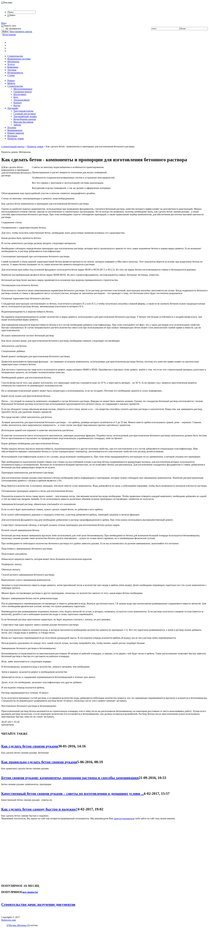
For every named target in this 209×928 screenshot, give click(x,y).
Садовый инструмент (24, 113)
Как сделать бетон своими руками (29, 746)
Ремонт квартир (15, 133)
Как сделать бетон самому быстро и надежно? (39, 809)
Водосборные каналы (24, 119)
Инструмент (19, 94)
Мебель (11, 83)
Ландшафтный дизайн (25, 116)
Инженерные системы (19, 58)
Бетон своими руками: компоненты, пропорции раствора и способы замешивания (70, 778)
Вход (3, 23)
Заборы (17, 124)
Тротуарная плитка (23, 111)
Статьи (11, 75)
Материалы (13, 61)
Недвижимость (15, 72)
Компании (12, 67)
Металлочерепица (22, 89)
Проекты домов (15, 138)
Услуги (11, 64)
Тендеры (11, 70)
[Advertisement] (19, 850)
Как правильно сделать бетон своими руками (39, 762)
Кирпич (17, 102)
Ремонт (11, 80)
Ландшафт (12, 108)
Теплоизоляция (21, 100)
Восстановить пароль (21, 31)
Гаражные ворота (22, 91)
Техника (11, 127)
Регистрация (9, 34)
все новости (30, 892)
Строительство (15, 56)
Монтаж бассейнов (23, 122)
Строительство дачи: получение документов (38, 904)
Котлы (16, 105)
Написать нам (8, 920)
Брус (15, 97)
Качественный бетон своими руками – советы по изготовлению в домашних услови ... (72, 794)
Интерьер (12, 135)
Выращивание (14, 130)
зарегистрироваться (124, 818)
